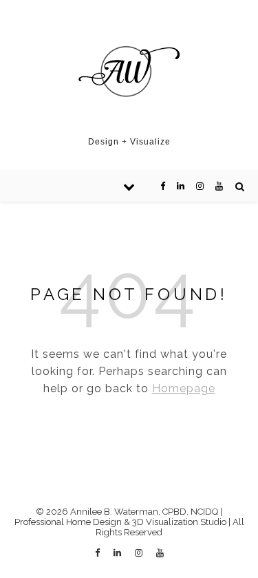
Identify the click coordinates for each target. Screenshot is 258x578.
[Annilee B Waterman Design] (129, 72)
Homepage (183, 388)
